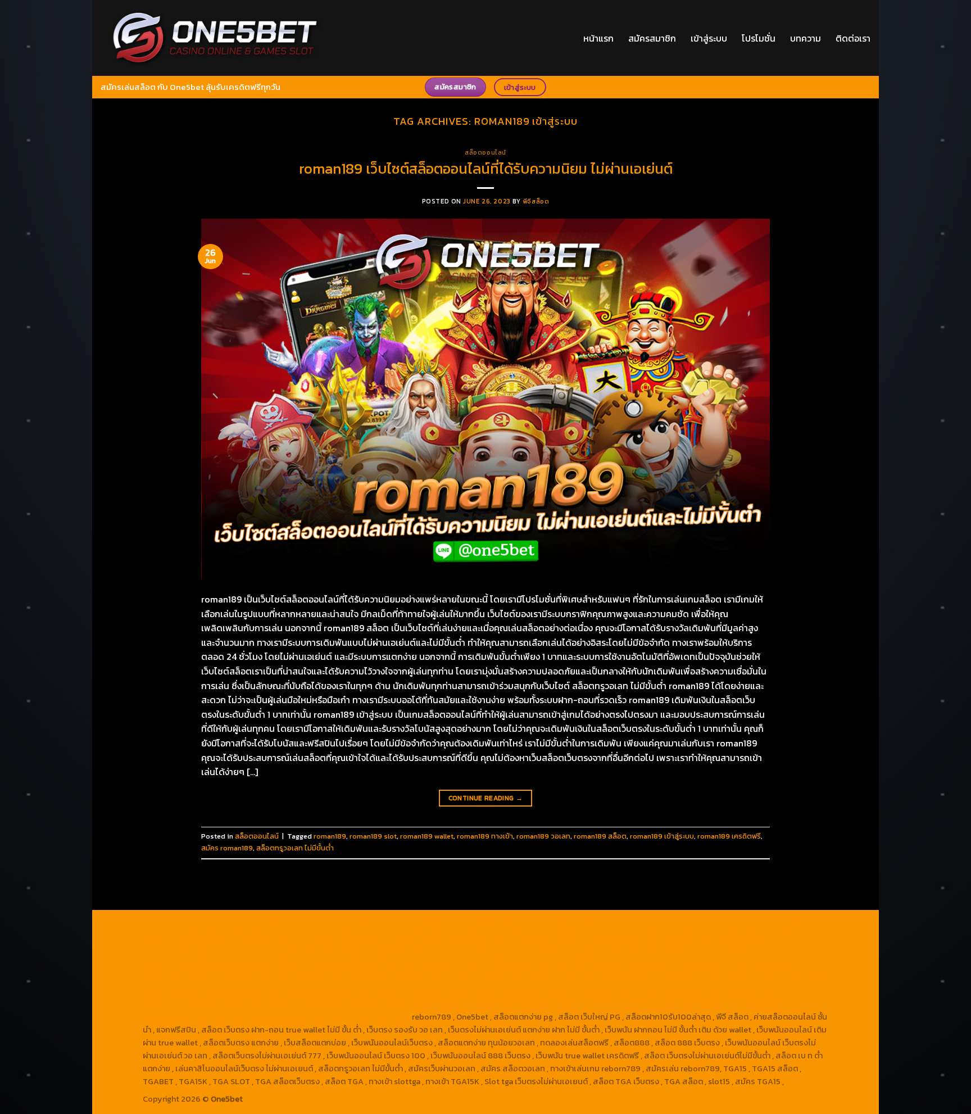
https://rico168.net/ (728, 952)
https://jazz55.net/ (763, 965)
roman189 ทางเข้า (485, 836)
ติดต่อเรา (853, 38)
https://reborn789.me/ (684, 965)
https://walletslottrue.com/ (600, 1004)
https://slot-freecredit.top (394, 978)
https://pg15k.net (238, 939)
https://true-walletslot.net (590, 965)
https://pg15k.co (173, 939)
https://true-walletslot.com (498, 978)
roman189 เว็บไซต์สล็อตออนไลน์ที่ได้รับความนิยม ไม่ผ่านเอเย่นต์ (486, 168)
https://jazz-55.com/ (737, 978)
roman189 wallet (426, 836)
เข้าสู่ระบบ (709, 38)
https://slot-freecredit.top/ (358, 1017)
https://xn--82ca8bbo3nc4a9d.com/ (610, 991)
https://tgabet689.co (507, 1004)
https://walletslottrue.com (192, 978)
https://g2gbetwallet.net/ (492, 991)
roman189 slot (373, 836)
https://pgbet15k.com (311, 939)
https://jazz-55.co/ (661, 978)
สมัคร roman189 (227, 848)
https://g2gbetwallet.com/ (393, 991)
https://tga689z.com (182, 926)
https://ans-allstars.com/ (643, 952)
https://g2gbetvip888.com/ (292, 991)
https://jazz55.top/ (587, 978)
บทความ (805, 38)
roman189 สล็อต (600, 836)
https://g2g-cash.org (489, 926)
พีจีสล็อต (536, 201)
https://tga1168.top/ (329, 952)
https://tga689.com (179, 1004)
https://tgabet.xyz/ (730, 939)
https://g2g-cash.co (566, 926)
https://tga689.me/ (254, 1004)
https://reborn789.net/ (496, 965)
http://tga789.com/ (179, 952)
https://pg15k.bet (638, 926)
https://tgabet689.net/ (423, 1004)
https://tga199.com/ (414, 965)
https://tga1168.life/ (405, 952)
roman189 (330, 836)
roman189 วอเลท (543, 836)
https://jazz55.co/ (205, 991)
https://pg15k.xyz (769, 926)
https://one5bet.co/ (338, 965)
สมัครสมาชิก (652, 38)
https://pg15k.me (703, 926)
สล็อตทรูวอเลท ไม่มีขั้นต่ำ (295, 848)
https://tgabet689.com (335, 1004)
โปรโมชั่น (758, 38)
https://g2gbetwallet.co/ (727, 991)
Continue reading (485, 798)
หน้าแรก (598, 38)
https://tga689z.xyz (333, 926)
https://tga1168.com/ (653, 939)
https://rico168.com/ (181, 965)
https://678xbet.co (558, 952)
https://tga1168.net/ (254, 952)
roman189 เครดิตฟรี (729, 836)
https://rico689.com (410, 926)
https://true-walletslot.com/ (252, 1017)
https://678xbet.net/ (481, 952)
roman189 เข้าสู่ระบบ (662, 836)
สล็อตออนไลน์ (485, 152)
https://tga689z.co (258, 926)
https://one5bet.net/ (260, 965)
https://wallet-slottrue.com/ (707, 1004)
